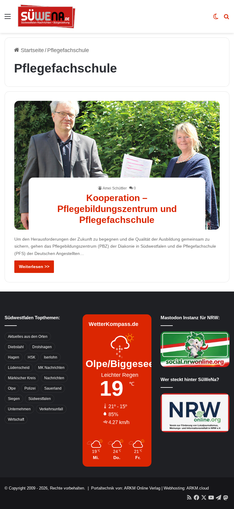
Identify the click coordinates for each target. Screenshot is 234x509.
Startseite (31, 50)
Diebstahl (16, 347)
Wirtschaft (16, 419)
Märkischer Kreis (22, 378)
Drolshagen (42, 347)
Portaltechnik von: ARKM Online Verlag (125, 488)
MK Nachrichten (51, 368)
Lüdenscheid (19, 368)
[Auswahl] (8, 19)
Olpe (12, 388)
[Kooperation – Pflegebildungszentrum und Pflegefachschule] (117, 165)
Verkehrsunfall (51, 409)
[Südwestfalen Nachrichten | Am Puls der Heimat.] (47, 16)
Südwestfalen (39, 399)
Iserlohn (50, 357)
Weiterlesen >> (34, 266)
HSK (31, 357)
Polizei (30, 388)
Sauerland (53, 388)
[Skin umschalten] (216, 19)
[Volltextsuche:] (226, 19)
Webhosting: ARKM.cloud (186, 488)
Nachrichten (54, 378)
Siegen (14, 399)
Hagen (13, 357)
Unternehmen (19, 409)
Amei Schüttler (115, 188)
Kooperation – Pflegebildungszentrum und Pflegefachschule (117, 209)
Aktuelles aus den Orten (28, 336)
